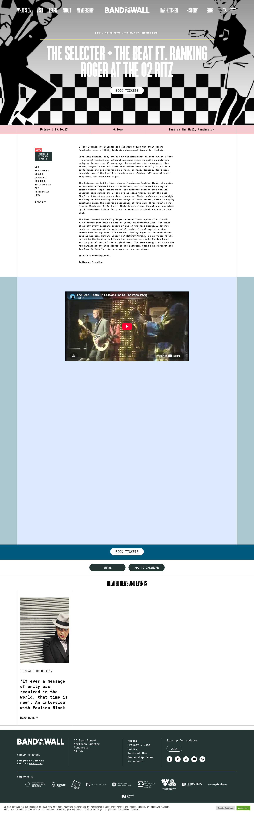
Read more (27, 717)
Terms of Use (137, 753)
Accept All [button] (243, 808)
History (192, 10)
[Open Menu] (233, 10)
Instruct (38, 760)
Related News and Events (127, 583)
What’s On (24, 10)
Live (38, 149)
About (67, 10)
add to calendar (146, 567)
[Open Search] (224, 10)
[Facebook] (169, 759)
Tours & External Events (43, 156)
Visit (40, 10)
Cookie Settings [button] (225, 808)
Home (98, 32)
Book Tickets (127, 90)
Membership (85, 10)
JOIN (174, 749)
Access (132, 740)
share (107, 567)
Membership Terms (140, 757)
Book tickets (127, 551)
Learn (53, 10)
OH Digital (35, 763)
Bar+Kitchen (169, 10)
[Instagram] (186, 759)
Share (39, 201)
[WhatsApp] (202, 759)
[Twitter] (178, 759)
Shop (210, 10)
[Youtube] (194, 759)
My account (136, 761)
